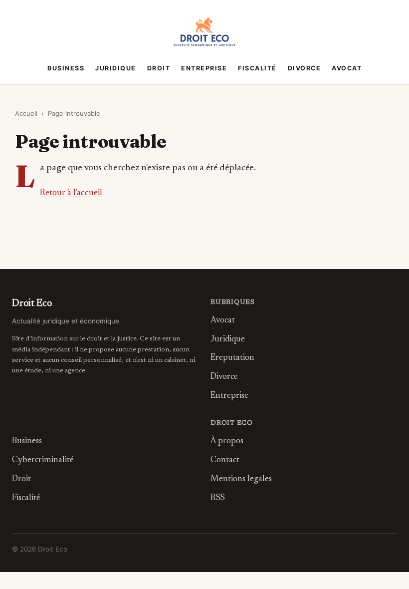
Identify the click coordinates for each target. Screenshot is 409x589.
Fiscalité (257, 68)
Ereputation (232, 358)
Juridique (115, 68)
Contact (224, 460)
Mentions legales (241, 479)
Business (65, 68)
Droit (159, 68)
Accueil (26, 113)
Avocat (347, 68)
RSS (217, 498)
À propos (226, 441)
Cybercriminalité (43, 460)
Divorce (304, 68)
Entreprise (204, 68)
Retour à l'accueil (71, 193)
